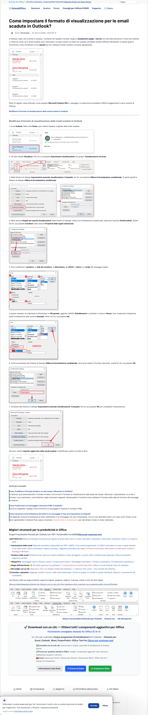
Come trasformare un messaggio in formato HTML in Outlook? (35, 506)
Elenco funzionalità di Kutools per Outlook (82, 619)
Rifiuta (105, 705)
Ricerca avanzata (123, 555)
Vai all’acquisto (124, 619)
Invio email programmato (86, 545)
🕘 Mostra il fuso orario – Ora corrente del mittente (94, 569)
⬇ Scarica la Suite (75, 668)
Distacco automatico (101, 562)
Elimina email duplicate (104, 555)
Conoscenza (38, 689)
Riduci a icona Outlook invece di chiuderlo (111, 565)
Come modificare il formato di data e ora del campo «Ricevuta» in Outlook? (41, 491)
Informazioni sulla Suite (49, 668)
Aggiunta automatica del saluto (72, 548)
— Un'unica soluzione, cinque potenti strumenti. (50, 2)
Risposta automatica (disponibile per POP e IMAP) (53, 545)
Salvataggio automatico (81, 562)
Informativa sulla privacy (87, 689)
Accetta (93, 705)
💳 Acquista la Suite (100, 668)
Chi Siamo (114, 689)
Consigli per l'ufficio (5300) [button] (76, 8)
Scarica (46, 8)
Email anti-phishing (63, 569)
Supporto (96, 8)
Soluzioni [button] (35, 8)
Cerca (110, 8)
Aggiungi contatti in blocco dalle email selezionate (50, 572)
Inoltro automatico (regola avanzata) (43, 548)
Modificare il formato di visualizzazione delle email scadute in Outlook (38, 111)
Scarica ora (109, 619)
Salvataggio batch (29, 562)
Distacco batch (45, 562)
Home (18, 689)
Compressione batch (61, 562)
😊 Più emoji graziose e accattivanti (45, 565)
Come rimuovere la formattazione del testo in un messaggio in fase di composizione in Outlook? (50, 514)
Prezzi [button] (56, 8)
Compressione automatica (122, 562)
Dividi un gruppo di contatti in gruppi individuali (92, 572)
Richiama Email (35, 555)
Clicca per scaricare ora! (90, 534)
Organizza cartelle (19, 558)
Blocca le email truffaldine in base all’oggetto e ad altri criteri (68, 555)
